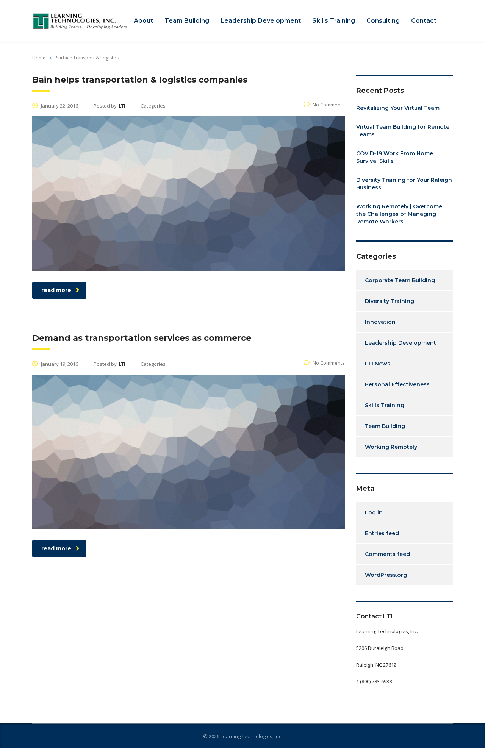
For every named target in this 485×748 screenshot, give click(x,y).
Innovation (380, 322)
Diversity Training (389, 301)
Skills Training (333, 20)
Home (38, 58)
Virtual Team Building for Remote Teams (402, 130)
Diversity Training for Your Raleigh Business (404, 183)
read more (56, 290)
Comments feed (387, 554)
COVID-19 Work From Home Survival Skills (394, 157)
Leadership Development (261, 20)
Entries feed (382, 533)
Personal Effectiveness (397, 384)
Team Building (186, 20)
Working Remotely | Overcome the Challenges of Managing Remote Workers (399, 214)
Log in (374, 512)
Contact (423, 20)
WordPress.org (386, 575)
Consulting (383, 20)
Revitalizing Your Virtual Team (398, 108)
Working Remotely (391, 446)
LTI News (377, 363)
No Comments (329, 104)
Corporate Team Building (400, 280)
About (143, 20)
